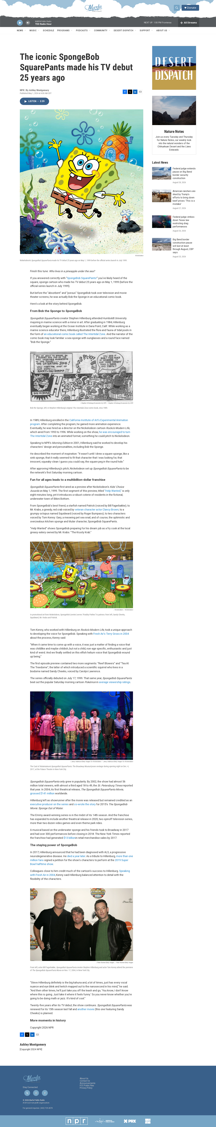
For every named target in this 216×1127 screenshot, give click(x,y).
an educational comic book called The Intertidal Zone (74, 334)
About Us (161, 30)
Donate (191, 7)
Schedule (48, 30)
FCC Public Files (87, 1085)
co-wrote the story (85, 804)
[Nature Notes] (174, 110)
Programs (63, 30)
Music (33, 30)
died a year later (76, 856)
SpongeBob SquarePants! (82, 278)
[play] (19, 22)
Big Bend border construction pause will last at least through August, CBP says (183, 246)
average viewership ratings (114, 682)
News (20, 30)
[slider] (32, 24)
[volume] (27, 22)
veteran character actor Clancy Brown (97, 509)
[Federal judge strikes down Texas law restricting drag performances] (161, 221)
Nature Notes (174, 131)
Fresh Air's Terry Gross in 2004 (111, 633)
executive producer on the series (49, 804)
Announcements (87, 1083)
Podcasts (82, 30)
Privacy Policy (86, 1088)
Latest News (160, 162)
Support (145, 30)
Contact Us (85, 1081)
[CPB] (147, 1121)
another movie (85, 1009)
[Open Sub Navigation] (25, 30)
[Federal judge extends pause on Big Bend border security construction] (161, 173)
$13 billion (69, 837)
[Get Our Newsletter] (174, 68)
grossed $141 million (42, 793)
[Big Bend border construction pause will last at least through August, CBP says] (161, 244)
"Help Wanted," (113, 490)
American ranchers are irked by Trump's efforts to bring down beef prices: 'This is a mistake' (184, 197)
